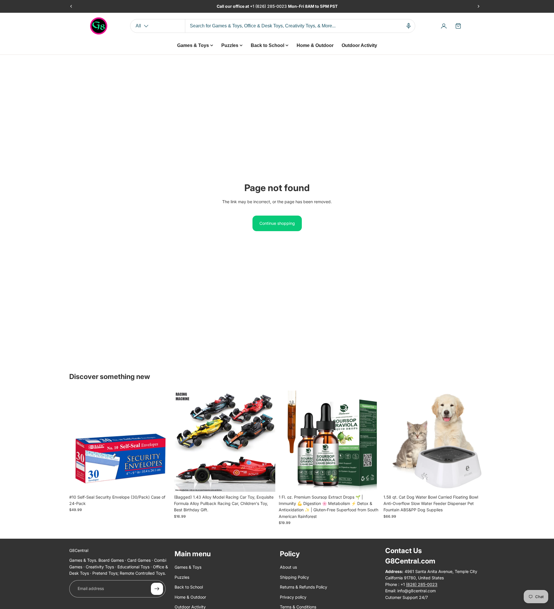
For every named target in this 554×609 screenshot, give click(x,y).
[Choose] (266, 483)
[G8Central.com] (98, 26)
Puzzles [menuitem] (229, 45)
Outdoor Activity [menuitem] (359, 45)
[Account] (444, 26)
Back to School (189, 587)
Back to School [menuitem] (267, 45)
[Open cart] (458, 26)
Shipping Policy (294, 577)
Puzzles (182, 577)
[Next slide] (478, 6)
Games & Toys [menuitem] (193, 45)
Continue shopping (277, 223)
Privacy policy (293, 597)
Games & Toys (188, 567)
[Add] (161, 483)
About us (288, 567)
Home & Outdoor (190, 597)
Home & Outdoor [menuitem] (315, 45)
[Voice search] (408, 26)
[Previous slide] (71, 6)
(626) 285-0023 (271, 6)
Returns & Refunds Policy (303, 587)
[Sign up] (157, 589)
